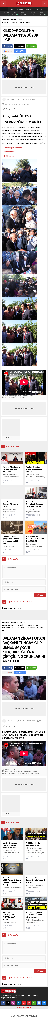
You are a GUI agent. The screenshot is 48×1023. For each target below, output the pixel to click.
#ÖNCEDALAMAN (11, 770)
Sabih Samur (10, 99)
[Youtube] (24, 1003)
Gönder (33, 46)
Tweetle (21, 46)
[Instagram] (13, 1003)
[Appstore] (44, 1003)
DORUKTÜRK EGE (17, 20)
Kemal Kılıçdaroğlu (8, 397)
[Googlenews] (39, 1003)
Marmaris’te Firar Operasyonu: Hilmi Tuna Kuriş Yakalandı (29, 9)
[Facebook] (3, 1003)
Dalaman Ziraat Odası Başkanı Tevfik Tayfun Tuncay (19, 772)
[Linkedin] (19, 1003)
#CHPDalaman (8, 156)
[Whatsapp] (34, 1003)
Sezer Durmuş (20, 397)
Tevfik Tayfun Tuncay (32, 773)
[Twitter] (8, 1003)
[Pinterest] (29, 1003)
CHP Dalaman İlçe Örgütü (13, 396)
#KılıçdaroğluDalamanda (12, 148)
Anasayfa (5, 20)
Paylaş (9, 46)
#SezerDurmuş (8, 152)
